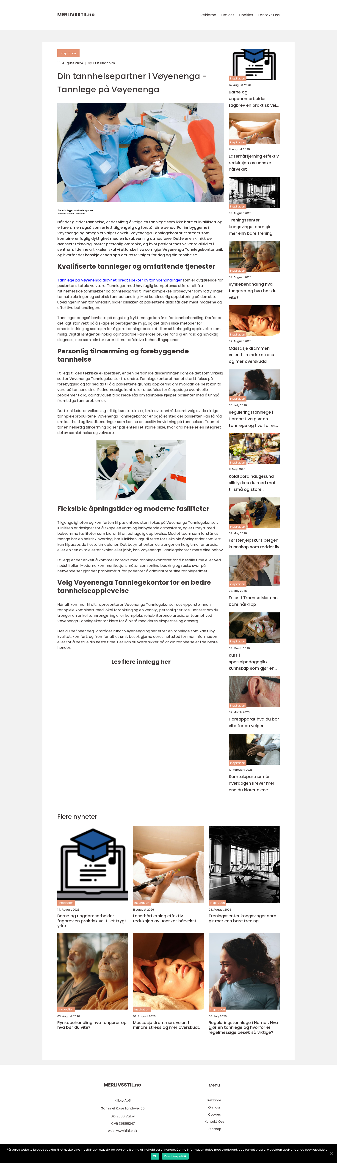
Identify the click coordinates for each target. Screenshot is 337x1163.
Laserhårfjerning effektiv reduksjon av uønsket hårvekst (254, 162)
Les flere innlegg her (141, 662)
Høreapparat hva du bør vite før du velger (254, 722)
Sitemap (214, 1129)
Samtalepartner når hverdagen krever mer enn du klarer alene (251, 783)
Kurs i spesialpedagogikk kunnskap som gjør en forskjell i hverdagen (251, 662)
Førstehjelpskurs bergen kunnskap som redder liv (254, 543)
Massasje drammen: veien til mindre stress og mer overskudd (251, 354)
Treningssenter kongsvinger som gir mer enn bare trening (250, 226)
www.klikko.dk (126, 1130)
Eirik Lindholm (104, 63)
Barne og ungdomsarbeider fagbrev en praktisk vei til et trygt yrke (252, 99)
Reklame (208, 15)
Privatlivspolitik (175, 1156)
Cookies (246, 15)
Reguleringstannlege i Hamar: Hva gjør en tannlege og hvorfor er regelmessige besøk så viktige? (252, 419)
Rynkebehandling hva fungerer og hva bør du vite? (252, 290)
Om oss (227, 15)
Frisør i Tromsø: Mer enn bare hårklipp (253, 601)
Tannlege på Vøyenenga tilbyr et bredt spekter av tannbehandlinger (119, 280)
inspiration (68, 53)
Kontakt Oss (269, 15)
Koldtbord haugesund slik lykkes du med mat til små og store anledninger (252, 483)
